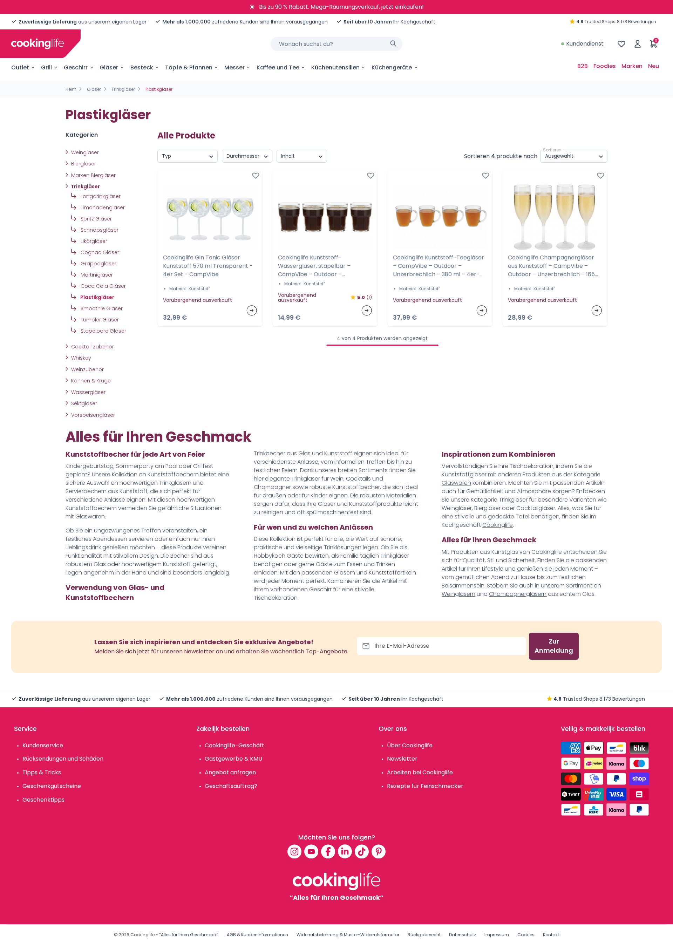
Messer (234, 67)
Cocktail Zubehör (92, 346)
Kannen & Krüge (90, 380)
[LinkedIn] (345, 851)
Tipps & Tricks (41, 772)
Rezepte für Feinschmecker (425, 786)
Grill (46, 67)
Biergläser (83, 163)
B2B (582, 66)
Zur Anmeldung (554, 646)
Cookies (526, 935)
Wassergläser (88, 392)
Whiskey (80, 357)
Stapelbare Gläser (102, 330)
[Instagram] (294, 851)
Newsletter (402, 759)
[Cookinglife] (37, 43)
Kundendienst (585, 44)
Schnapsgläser (98, 229)
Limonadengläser (102, 207)
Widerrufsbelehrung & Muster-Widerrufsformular (348, 935)
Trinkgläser (123, 89)
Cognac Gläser (99, 252)
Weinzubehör (87, 369)
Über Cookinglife (410, 745)
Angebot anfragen (230, 772)
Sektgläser (83, 403)
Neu (653, 66)
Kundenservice (42, 745)
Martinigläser (96, 274)
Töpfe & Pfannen (188, 67)
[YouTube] (311, 851)
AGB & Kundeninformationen (257, 935)
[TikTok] (362, 851)
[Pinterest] (379, 851)
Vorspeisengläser (92, 415)
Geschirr (76, 67)
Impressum (496, 935)
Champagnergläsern (517, 594)
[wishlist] (621, 44)
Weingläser (84, 152)
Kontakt (551, 935)
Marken (632, 66)
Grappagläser (97, 263)
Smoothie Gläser (101, 308)
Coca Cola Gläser (102, 286)
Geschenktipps (43, 800)
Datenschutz (462, 935)
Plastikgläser (96, 297)
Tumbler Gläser (99, 319)
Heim (71, 89)
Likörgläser (93, 241)
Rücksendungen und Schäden (62, 759)
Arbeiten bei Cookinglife (420, 772)
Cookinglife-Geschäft (234, 745)
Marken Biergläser (93, 175)
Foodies (604, 66)
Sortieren (552, 150)
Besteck (141, 67)
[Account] (638, 44)
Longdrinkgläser (100, 196)
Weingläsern (458, 594)
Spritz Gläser (95, 218)
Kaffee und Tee (278, 67)
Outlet (20, 67)
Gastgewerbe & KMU (233, 759)
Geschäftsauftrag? (231, 786)
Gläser (109, 67)
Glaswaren (456, 483)
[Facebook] (328, 851)
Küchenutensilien (335, 67)
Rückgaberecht (424, 935)
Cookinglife (497, 525)
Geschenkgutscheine (51, 786)
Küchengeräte (392, 67)
